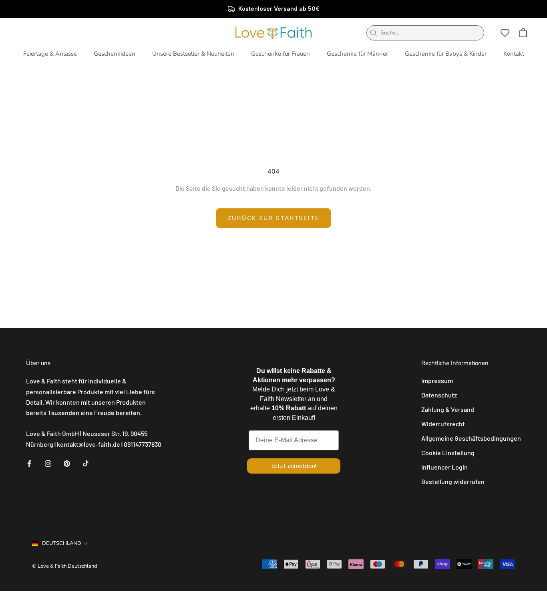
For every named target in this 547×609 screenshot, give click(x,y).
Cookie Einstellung (448, 452)
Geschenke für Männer (357, 54)
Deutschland (61, 543)
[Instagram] (48, 463)
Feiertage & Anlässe (50, 54)
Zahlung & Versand (447, 409)
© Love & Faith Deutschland (64, 566)
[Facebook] (29, 463)
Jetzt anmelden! (293, 466)
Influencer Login (444, 467)
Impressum (437, 380)
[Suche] (373, 32)
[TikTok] (85, 463)
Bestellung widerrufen (453, 481)
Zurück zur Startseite (274, 218)
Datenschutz (439, 395)
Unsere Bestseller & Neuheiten (193, 54)
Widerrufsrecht (443, 424)
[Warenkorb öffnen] (523, 32)
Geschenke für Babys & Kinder (446, 54)
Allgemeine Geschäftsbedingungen (471, 438)
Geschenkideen (114, 54)
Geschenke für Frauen (280, 54)
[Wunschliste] (505, 33)
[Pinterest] (67, 463)
